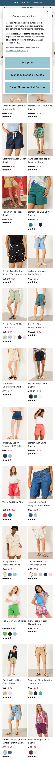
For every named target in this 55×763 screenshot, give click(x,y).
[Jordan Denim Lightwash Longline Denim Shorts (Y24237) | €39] (14, 720)
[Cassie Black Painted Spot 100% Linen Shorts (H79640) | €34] (14, 251)
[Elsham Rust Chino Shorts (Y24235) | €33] (40, 423)
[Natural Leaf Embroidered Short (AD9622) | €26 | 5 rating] (14, 394)
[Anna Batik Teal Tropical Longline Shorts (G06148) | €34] (40, 139)
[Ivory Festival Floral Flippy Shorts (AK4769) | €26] (40, 601)
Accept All (27, 62)
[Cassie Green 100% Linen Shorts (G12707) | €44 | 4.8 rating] (14, 341)
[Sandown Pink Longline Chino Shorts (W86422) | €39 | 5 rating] (14, 116)
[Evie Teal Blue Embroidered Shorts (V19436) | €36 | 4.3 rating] (40, 335)
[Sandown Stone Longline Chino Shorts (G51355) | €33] (40, 660)
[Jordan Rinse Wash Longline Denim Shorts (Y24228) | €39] (40, 482)
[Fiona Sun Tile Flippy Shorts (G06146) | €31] (14, 192)
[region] (27, 51)
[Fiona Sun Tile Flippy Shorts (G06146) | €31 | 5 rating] (14, 222)
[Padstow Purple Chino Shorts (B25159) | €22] (40, 720)
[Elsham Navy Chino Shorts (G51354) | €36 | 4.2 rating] (40, 400)
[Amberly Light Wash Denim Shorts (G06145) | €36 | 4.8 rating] (40, 282)
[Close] (47, 11)
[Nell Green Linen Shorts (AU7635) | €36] (14, 601)
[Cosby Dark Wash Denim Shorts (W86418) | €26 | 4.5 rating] (14, 169)
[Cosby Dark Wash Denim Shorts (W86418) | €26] (14, 139)
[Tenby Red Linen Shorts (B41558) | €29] (14, 482)
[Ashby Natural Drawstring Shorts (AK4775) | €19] (14, 542)
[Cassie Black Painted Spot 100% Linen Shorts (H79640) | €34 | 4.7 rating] (14, 282)
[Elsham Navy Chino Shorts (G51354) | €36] (40, 364)
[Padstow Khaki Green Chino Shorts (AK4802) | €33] (14, 660)
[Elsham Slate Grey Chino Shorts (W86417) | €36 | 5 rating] (40, 116)
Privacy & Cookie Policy (17, 50)
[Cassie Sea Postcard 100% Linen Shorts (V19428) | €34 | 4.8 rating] (40, 578)
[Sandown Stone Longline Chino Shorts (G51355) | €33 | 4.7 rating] (40, 697)
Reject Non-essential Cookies (27, 87)
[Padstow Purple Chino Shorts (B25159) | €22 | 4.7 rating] (40, 756)
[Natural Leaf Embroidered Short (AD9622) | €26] (14, 364)
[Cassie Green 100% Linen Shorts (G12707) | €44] (14, 304)
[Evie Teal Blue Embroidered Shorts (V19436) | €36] (40, 304)
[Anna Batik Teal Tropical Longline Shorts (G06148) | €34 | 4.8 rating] (40, 169)
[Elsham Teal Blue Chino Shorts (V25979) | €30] (40, 192)
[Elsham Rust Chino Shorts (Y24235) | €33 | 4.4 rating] (40, 454)
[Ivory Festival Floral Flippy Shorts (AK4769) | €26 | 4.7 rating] (40, 631)
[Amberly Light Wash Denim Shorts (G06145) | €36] (40, 251)
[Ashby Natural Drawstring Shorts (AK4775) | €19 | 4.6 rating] (14, 578)
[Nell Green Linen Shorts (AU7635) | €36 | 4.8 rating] (14, 638)
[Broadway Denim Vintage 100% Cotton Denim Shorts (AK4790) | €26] (14, 423)
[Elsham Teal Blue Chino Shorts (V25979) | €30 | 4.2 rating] (40, 229)
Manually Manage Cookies (27, 75)
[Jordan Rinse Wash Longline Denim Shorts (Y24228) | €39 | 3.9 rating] (40, 519)
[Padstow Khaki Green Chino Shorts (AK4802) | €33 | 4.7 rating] (14, 697)
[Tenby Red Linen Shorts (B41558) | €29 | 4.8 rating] (14, 519)
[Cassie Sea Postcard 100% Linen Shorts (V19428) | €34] (40, 542)
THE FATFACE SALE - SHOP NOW (27, 3)
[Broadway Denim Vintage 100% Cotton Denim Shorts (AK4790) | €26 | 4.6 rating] (14, 460)
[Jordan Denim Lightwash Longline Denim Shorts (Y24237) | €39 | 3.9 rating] (14, 756)
